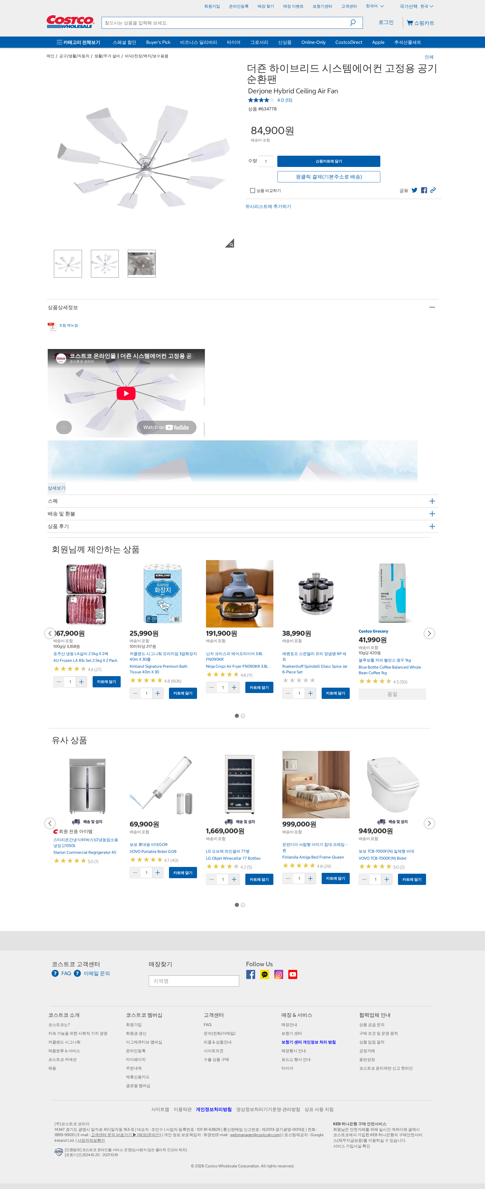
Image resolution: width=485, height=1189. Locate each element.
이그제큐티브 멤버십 (144, 1042)
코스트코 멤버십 (144, 1015)
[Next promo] (429, 633)
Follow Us (259, 964)
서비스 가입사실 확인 (351, 1146)
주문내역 (134, 1068)
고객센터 (214, 1015)
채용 (52, 1068)
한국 (424, 6)
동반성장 (367, 1059)
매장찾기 (160, 964)
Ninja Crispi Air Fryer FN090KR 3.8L (237, 666)
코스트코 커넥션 (62, 1059)
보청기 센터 (292, 1033)
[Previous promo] (50, 633)
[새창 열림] (59, 1153)
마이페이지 (136, 1059)
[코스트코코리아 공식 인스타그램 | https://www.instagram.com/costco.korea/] (279, 976)
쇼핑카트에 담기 (329, 161)
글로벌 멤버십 (138, 1085)
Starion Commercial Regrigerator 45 (84, 852)
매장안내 (289, 1024)
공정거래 (367, 1050)
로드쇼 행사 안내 (296, 1059)
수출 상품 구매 (216, 1059)
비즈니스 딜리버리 (198, 42)
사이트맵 (160, 1109)
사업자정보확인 (91, 1140)
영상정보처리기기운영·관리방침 (268, 1109)
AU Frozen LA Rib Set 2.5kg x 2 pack (85, 660)
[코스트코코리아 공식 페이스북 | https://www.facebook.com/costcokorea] (251, 976)
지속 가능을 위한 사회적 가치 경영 (77, 1033)
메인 (50, 55)
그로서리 (259, 42)
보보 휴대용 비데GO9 (149, 844)
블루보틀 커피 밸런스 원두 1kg (385, 660)
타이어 (234, 42)
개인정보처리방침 (214, 1109)
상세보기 (57, 488)
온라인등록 (136, 1050)
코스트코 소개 (64, 1015)
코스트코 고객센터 (76, 964)
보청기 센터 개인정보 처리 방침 (309, 1042)
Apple (378, 42)
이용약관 (183, 1109)
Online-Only (313, 42)
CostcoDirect (348, 42)
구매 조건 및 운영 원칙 (378, 1033)
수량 (252, 160)
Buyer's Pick (158, 42)
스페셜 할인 (124, 42)
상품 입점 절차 (372, 1042)
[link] (414, 190)
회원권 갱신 (136, 1033)
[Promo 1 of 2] (236, 716)
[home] (70, 22)
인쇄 (429, 57)
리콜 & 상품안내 (218, 1042)
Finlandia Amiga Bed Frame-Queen (313, 857)
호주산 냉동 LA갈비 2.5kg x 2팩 (80, 653)
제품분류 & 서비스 (64, 1050)
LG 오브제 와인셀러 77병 (228, 851)
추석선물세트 (407, 42)
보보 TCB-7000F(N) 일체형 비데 (386, 851)
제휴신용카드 (138, 1076)
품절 (392, 694)
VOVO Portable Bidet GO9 (153, 851)
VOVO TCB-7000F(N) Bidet (382, 858)
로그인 (386, 22)
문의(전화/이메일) (219, 1033)
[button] (356, 22)
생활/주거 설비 (107, 55)
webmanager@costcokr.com (255, 1134)
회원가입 (134, 1024)
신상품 (285, 42)
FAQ (207, 1024)
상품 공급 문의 (372, 1024)
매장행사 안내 (294, 1050)
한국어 (372, 5)
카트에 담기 (106, 681)
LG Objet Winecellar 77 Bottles (233, 858)
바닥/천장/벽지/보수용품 (146, 55)
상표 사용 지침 (319, 1109)
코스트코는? (59, 1024)
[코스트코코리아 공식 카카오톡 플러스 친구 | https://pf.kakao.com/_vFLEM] (265, 976)
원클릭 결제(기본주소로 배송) (329, 176)
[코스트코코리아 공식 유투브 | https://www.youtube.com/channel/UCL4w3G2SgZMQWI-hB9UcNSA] (292, 976)
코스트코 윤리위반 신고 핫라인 (386, 1068)
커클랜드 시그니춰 (64, 1042)
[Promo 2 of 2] (243, 716)
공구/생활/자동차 (74, 55)
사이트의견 (213, 1050)
